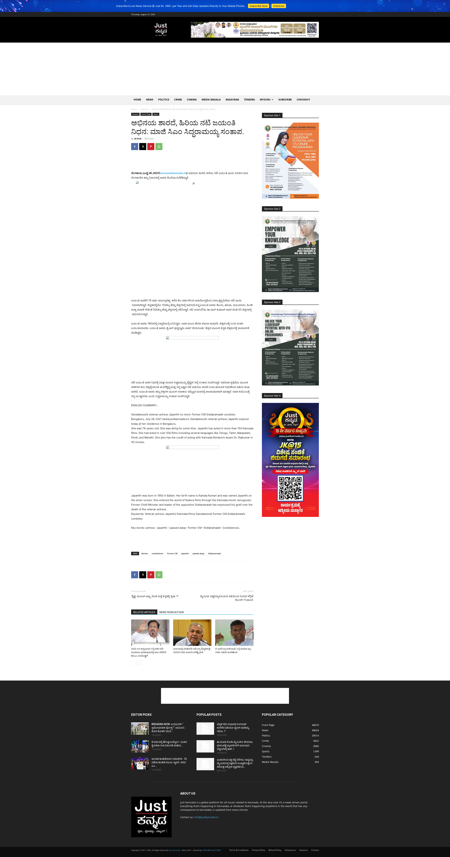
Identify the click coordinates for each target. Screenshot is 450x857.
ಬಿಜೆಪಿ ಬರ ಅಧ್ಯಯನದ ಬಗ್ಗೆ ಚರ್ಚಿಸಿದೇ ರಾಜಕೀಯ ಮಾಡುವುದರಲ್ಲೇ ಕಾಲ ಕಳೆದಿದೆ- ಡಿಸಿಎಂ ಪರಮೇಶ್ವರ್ (149, 652)
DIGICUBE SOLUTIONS (212, 850)
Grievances (290, 850)
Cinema (192, 99)
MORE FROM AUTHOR (171, 612)
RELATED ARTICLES (144, 612)
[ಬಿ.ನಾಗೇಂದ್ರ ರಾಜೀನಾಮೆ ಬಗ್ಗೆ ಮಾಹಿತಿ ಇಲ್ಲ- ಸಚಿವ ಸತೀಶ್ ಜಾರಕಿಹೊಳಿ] (234, 632)
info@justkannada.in (206, 817)
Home (137, 99)
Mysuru (265, 99)
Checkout (278, 5)
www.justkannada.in (173, 173)
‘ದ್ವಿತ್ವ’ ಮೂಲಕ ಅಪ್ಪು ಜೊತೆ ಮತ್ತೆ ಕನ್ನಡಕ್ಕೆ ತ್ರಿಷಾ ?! (154, 596)
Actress (144, 553)
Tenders (249, 99)
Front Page (146, 114)
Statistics (303, 850)
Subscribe (285, 99)
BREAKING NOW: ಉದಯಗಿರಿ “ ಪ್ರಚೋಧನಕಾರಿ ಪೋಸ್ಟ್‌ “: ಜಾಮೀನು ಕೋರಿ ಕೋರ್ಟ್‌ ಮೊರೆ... (168, 728)
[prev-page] (133, 663)
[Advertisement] (225, 69)
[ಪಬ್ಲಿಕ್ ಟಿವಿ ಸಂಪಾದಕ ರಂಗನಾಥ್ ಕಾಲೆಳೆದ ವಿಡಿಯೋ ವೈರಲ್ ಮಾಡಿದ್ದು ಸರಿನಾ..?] (205, 728)
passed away (198, 553)
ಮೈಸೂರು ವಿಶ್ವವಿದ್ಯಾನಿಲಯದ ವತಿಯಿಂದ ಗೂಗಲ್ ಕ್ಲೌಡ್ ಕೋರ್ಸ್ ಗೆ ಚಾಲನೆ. (226, 598)
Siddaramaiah (214, 553)
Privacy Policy (258, 850)
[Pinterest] (150, 146)
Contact (315, 850)
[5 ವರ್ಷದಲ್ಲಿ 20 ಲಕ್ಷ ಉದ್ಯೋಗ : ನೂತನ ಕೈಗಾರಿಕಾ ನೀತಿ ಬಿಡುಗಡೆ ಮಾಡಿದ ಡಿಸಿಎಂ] (140, 746)
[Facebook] (134, 146)
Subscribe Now (258, 5)
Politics (163, 99)
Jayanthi (185, 553)
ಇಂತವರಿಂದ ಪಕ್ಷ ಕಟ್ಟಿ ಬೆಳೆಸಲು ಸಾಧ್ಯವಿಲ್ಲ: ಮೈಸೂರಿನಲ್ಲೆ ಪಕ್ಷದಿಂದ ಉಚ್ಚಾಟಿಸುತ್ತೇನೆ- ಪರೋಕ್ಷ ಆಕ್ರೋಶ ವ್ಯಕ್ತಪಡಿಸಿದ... (235, 763)
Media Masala (211, 99)
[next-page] (139, 663)
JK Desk (138, 138)
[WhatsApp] (158, 146)
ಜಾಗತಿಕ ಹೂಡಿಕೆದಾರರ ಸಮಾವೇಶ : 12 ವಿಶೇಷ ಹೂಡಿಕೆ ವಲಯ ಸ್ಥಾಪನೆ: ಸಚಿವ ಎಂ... (169, 762)
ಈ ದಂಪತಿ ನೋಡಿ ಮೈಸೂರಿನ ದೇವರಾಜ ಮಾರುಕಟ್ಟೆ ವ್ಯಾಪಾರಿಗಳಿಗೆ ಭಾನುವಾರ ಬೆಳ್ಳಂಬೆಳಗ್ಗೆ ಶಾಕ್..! (235, 745)
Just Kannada (174, 850)
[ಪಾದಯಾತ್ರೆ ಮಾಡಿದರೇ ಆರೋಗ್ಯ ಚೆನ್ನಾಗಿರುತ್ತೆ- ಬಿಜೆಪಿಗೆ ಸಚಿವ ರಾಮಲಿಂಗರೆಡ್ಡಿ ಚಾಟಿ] (192, 632)
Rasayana (232, 99)
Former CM (172, 553)
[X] (142, 146)
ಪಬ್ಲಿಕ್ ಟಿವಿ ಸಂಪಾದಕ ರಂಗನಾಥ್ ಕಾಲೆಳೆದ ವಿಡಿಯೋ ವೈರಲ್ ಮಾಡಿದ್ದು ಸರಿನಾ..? (233, 728)
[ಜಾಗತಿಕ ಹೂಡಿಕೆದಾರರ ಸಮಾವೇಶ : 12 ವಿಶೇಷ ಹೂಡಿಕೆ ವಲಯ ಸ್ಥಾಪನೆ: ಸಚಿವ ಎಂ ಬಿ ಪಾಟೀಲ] (140, 763)
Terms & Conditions (239, 850)
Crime (178, 99)
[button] (444, 4)
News (149, 99)
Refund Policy (274, 850)
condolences (157, 553)
